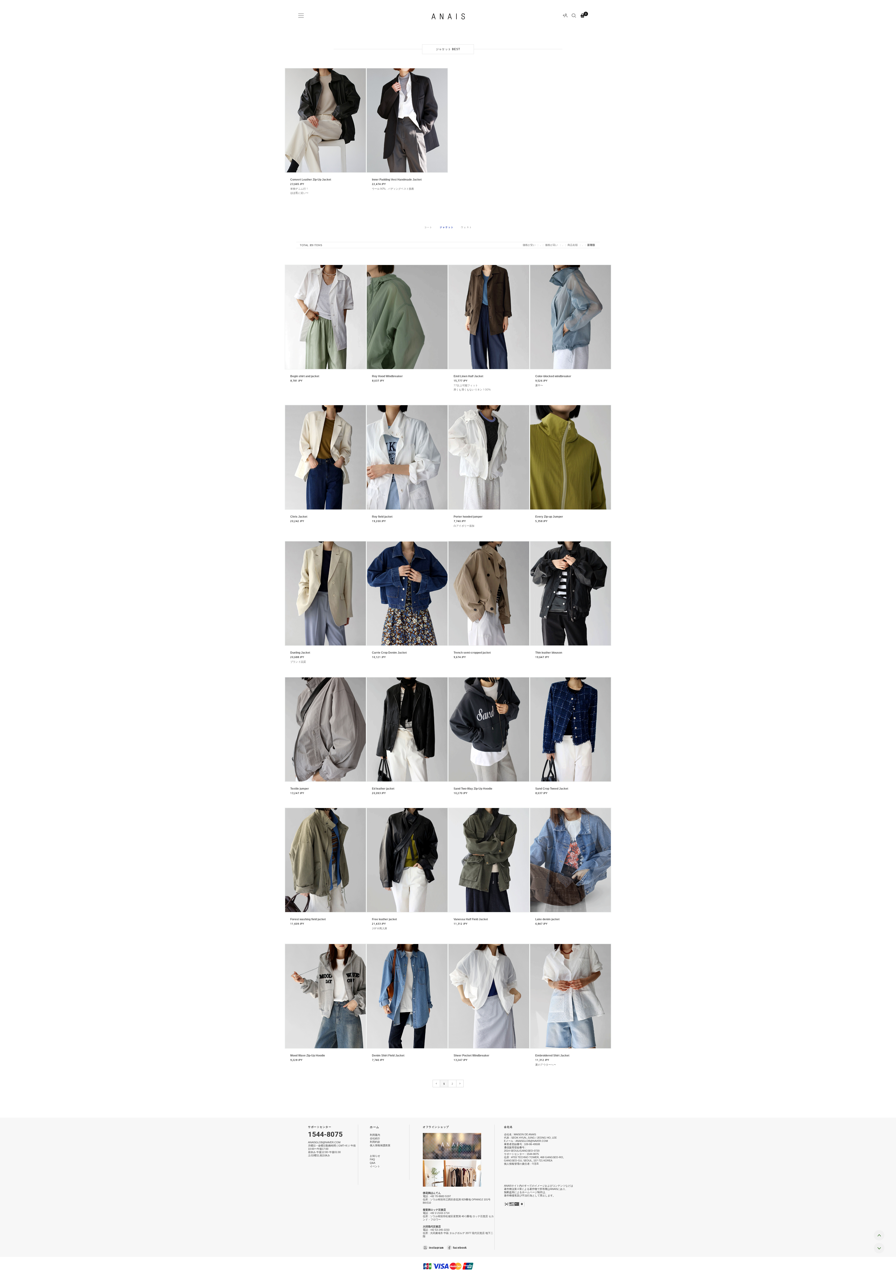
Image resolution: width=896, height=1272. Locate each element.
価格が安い (529, 245)
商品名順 (572, 245)
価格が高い (551, 245)
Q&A (372, 1162)
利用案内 (375, 1134)
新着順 (591, 245)
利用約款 (375, 1141)
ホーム (374, 1127)
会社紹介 (375, 1138)
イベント (375, 1166)
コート (428, 227)
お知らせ (375, 1155)
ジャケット (447, 227)
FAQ (372, 1159)
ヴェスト (466, 227)
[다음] (460, 1083)
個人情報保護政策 (380, 1145)
